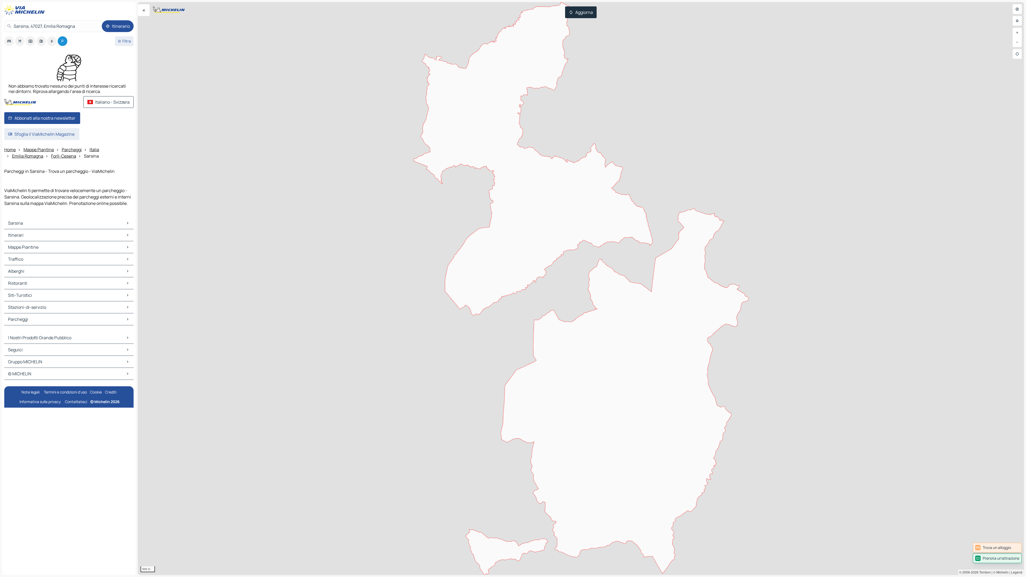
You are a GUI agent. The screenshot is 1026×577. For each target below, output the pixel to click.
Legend (1016, 572)
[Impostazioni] (1017, 21)
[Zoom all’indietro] (1017, 42)
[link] (997, 547)
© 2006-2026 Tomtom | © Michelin (984, 572)
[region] (581, 288)
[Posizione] (1017, 54)
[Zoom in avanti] (1017, 32)
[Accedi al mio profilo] (1017, 9)
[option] (9, 41)
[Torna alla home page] (25, 10)
